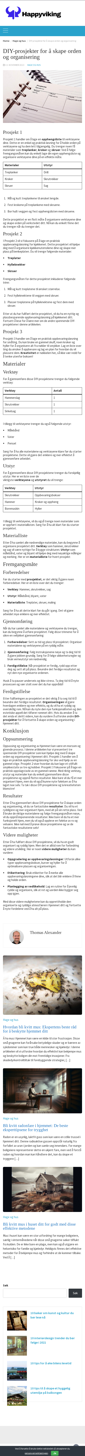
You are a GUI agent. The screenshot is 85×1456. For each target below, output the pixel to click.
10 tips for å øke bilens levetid (50, 1363)
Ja (54, 1453)
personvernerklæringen (36, 1453)
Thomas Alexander (45, 932)
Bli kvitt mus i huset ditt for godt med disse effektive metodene (39, 1226)
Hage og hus (34, 65)
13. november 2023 (14, 65)
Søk (5, 1285)
